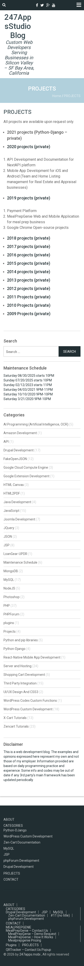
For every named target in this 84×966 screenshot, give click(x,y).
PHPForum (11, 614)
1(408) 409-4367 (31, 5)
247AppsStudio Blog (17, 26)
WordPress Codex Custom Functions (30, 700)
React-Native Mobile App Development (32, 657)
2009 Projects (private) (28, 313)
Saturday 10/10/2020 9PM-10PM (28, 394)
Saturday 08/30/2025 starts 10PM (29, 375)
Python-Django (14, 649)
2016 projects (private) (28, 254)
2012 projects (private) (28, 288)
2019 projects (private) (28, 197)
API (6, 441)
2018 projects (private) (28, 238)
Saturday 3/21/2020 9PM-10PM (27, 399)
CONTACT (11, 879)
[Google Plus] (48, 5)
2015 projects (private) (28, 263)
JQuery (9, 528)
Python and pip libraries (21, 640)
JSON (8, 536)
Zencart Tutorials (16, 726)
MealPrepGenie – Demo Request (32, 933)
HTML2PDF (12, 493)
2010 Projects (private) (28, 305)
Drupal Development (19, 450)
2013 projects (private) (28, 280)
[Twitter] (42, 5)
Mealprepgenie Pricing (24, 940)
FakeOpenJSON (15, 459)
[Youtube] (53, 5)
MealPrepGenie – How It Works (30, 937)
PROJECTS (18, 112)
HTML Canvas (14, 485)
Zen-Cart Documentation (22, 842)
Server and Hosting (18, 666)
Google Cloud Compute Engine (26, 467)
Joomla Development (19, 519)
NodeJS (9, 588)
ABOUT (9, 819)
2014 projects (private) (28, 271)
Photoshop (12, 597)
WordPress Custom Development (28, 709)
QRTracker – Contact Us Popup (28, 949)
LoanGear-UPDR (15, 554)
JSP (7, 545)
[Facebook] (37, 5)
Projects (10, 631)
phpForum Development (21, 860)
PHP (7, 605)
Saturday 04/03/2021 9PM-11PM (28, 389)
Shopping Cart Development (24, 675)
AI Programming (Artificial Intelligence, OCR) (36, 424)
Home (56, 96)
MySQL (9, 580)
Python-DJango (15, 830)
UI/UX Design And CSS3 (21, 692)
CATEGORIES (13, 825)
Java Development (17, 502)
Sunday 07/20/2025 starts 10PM (28, 380)
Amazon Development (20, 433)
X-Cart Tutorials (15, 718)
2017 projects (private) (28, 246)
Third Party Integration (20, 683)
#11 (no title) (60, 915)
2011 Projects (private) (28, 296)
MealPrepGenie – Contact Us (27, 930)
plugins (9, 623)
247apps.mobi (29, 954)
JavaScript (11, 511)
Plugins (11, 945)
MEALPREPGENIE (18, 927)
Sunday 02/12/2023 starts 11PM (28, 385)
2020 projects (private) (28, 146)
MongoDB (11, 571)
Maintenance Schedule (20, 562)
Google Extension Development (26, 476)
